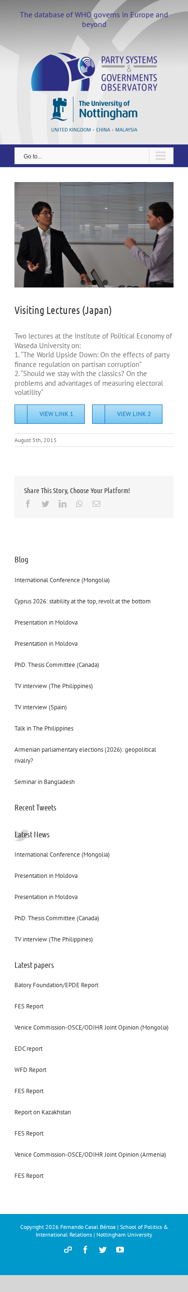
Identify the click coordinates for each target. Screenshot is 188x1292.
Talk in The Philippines (43, 728)
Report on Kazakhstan (42, 1112)
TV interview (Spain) (40, 707)
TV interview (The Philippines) (53, 686)
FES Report (28, 1006)
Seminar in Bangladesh (44, 782)
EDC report (28, 1048)
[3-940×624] (94, 234)
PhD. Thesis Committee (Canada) (56, 665)
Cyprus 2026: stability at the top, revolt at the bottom (82, 601)
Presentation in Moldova (46, 622)
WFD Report (30, 1070)
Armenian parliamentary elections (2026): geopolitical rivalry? (85, 755)
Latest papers (34, 964)
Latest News (32, 834)
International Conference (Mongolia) (62, 580)
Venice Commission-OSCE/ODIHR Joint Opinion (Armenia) (90, 1154)
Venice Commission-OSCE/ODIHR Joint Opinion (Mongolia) (91, 1027)
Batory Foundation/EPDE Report (56, 985)
